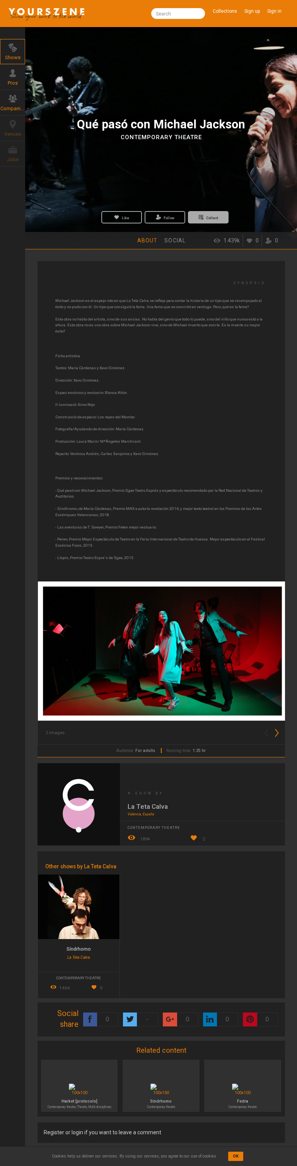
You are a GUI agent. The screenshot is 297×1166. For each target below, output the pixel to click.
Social (175, 240)
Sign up (252, 11)
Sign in (274, 11)
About (147, 240)
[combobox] (178, 13)
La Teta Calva (148, 806)
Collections (225, 11)
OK (236, 1156)
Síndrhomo (79, 949)
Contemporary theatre (161, 137)
